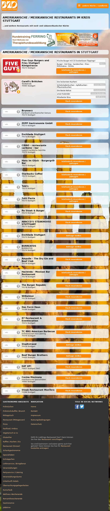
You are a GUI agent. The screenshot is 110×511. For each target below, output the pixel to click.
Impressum (36, 415)
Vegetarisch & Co (10, 433)
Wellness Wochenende (12, 494)
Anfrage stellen (73, 236)
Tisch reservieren (73, 101)
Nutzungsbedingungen (40, 420)
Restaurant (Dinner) (11, 446)
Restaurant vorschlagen (52, 439)
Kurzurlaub (7, 490)
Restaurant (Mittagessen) (14, 420)
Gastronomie (8, 503)
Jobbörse (6, 507)
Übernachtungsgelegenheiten (16, 485)
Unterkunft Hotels (11, 481)
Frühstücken (8, 407)
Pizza (5, 424)
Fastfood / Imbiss (10, 429)
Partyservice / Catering (13, 472)
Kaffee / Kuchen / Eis (12, 442)
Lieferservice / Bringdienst (14, 464)
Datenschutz (36, 424)
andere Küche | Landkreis (93, 6)
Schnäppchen (8, 459)
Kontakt (34, 411)
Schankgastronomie (11, 450)
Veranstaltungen (10, 468)
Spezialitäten (8, 455)
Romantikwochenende (12, 499)
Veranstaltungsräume (12, 477)
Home (33, 407)
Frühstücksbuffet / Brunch (14, 411)
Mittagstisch (8, 415)
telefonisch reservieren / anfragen (74, 71)
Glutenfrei (7, 437)
